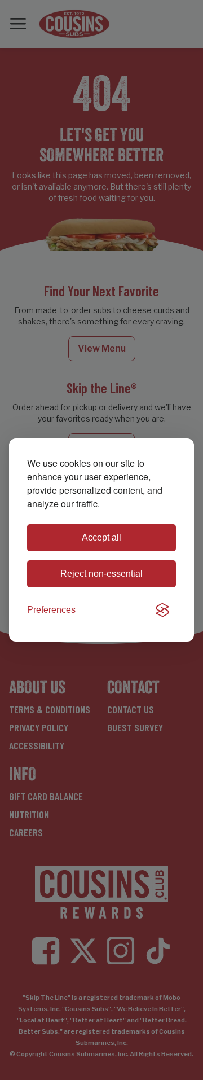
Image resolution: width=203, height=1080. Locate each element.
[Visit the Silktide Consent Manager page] (162, 610)
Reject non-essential (101, 573)
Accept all (101, 537)
